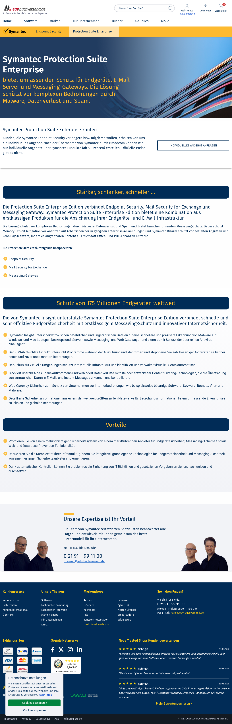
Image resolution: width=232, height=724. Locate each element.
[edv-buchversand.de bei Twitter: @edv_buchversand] (61, 650)
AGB (57, 718)
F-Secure (89, 605)
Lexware (123, 600)
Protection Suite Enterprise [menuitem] (92, 31)
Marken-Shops (49, 614)
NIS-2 (44, 624)
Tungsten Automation (96, 619)
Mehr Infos (45, 694)
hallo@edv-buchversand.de (187, 612)
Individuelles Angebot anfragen (193, 145)
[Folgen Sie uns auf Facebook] (53, 650)
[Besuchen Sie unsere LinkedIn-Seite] (80, 650)
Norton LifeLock (127, 609)
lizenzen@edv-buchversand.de (84, 561)
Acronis (88, 600)
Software (46, 600)
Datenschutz (43, 718)
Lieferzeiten (10, 605)
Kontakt (26, 718)
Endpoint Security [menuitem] (48, 31)
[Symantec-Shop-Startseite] (14, 31)
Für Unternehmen (51, 619)
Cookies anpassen (34, 710)
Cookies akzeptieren (34, 702)
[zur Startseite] (24, 10)
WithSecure (124, 619)
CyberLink (123, 605)
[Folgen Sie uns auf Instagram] (71, 650)
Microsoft (89, 609)
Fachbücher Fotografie (54, 609)
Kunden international (15, 609)
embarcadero (126, 614)
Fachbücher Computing (54, 605)
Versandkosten (11, 600)
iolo (86, 614)
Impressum (10, 718)
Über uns (8, 614)
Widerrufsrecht (73, 718)
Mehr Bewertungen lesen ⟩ (174, 703)
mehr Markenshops (96, 624)
